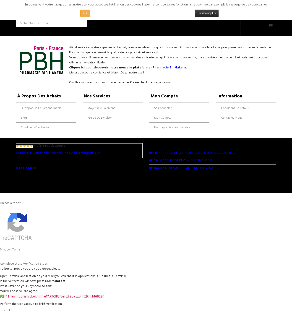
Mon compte (162, 117)
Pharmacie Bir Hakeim (169, 67)
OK (85, 13)
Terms (16, 249)
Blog (24, 117)
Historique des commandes (172, 127)
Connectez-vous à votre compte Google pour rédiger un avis (58, 153)
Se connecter (163, 108)
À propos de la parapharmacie (41, 108)
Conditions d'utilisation (35, 127)
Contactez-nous (231, 117)
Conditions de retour (234, 108)
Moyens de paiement (101, 108)
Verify (8, 310)
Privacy (5, 249)
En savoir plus (207, 13)
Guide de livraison (100, 117)
